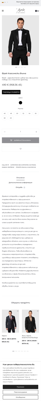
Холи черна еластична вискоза (30, 336)
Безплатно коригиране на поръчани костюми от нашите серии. (27, 2)
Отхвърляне (20, 397)
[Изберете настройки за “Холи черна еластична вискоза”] (37, 343)
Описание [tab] (20, 178)
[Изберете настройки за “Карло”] (17, 341)
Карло (4, 336)
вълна (24, 167)
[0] (38, 11)
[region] (20, 381)
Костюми (32, 165)
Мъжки (4, 167)
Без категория (23, 165)
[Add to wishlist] (20, 149)
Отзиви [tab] (20, 187)
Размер (20, 108)
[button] (16, 66)
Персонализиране (20, 392)
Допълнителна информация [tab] (20, 182)
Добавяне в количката (22, 140)
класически (31, 167)
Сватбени (10, 167)
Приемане (20, 387)
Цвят (20, 97)
